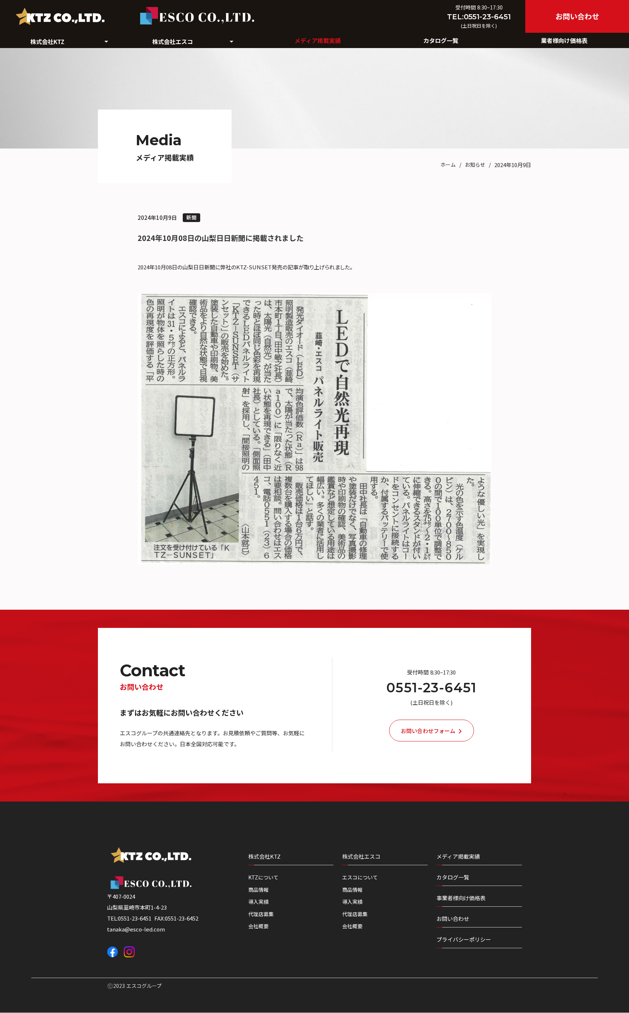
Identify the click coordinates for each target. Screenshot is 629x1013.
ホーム (448, 164)
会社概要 (258, 926)
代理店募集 (261, 914)
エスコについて (360, 877)
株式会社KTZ (264, 856)
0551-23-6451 (431, 688)
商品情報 (258, 889)
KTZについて (263, 877)
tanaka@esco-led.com (136, 929)
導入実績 (258, 901)
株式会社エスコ (361, 856)
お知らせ (475, 164)
